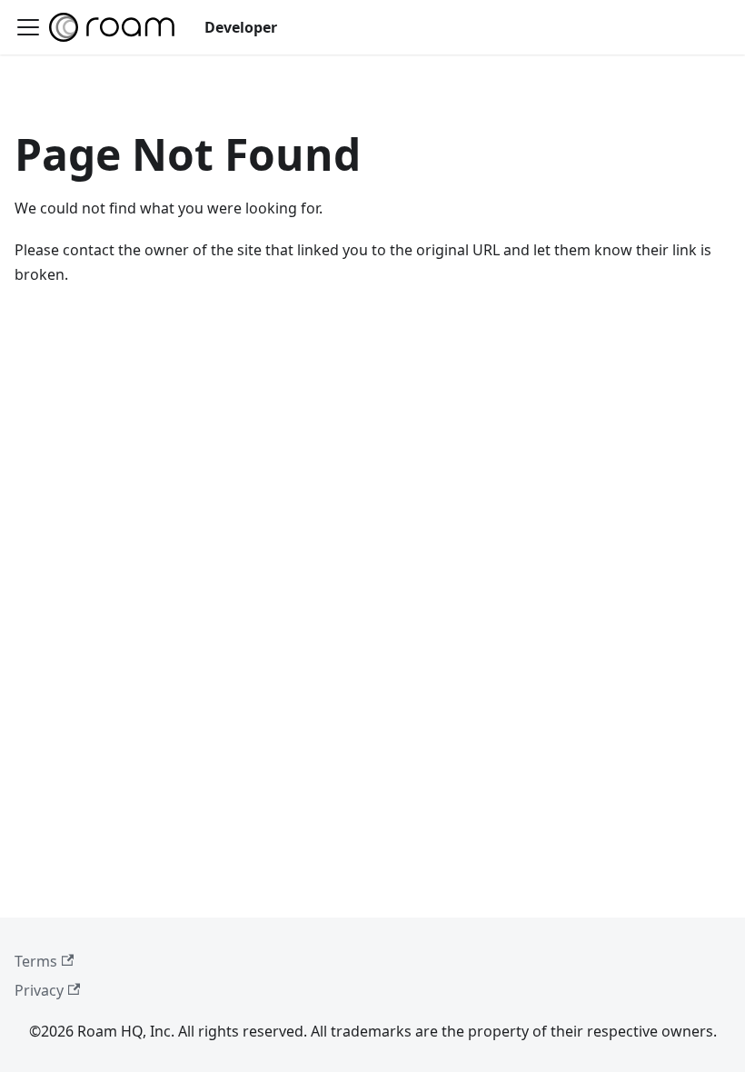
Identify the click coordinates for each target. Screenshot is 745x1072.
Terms (36, 961)
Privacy (39, 990)
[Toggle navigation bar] (28, 27)
